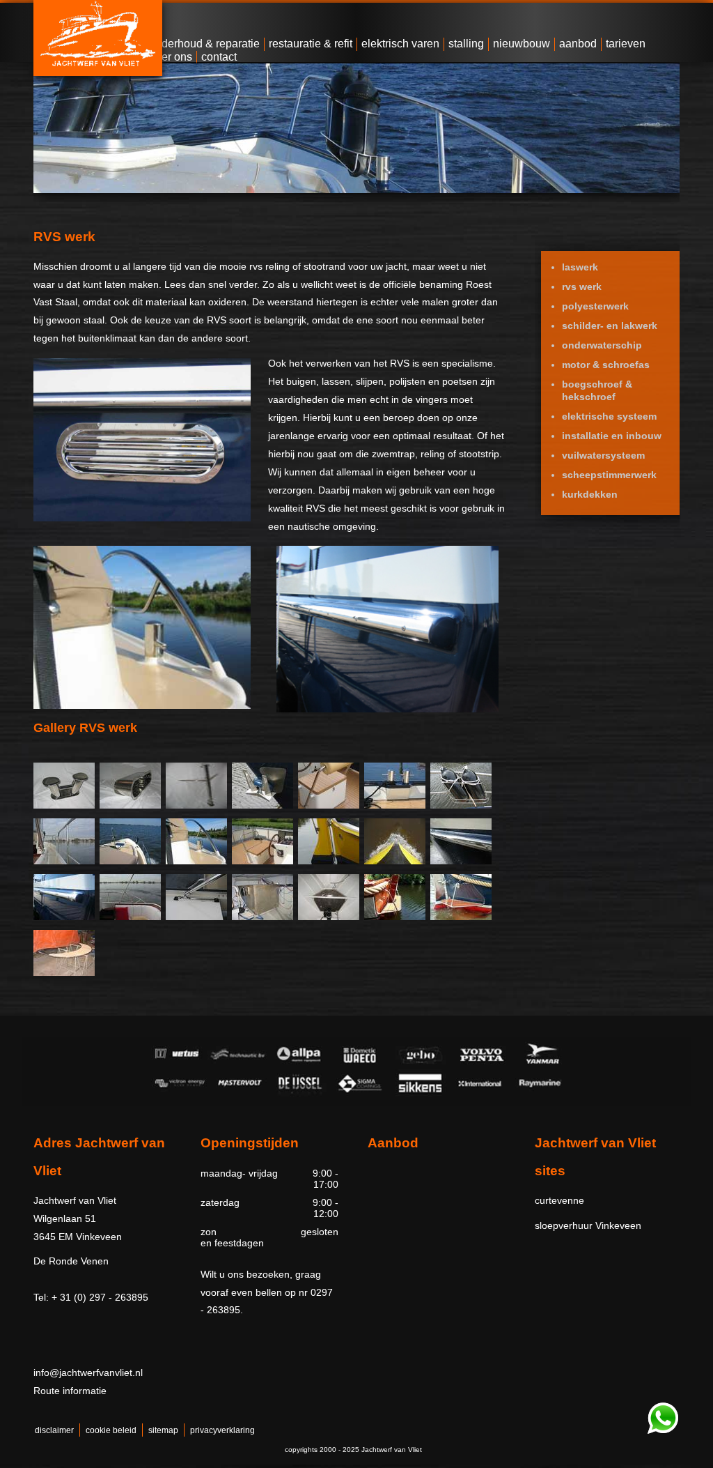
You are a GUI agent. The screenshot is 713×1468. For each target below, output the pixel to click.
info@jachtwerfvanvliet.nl (88, 1372)
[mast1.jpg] (196, 805)
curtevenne (559, 1200)
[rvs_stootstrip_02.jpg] (64, 916)
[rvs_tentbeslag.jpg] (130, 916)
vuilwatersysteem (603, 455)
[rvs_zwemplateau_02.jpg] (461, 916)
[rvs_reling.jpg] (64, 860)
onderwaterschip (602, 345)
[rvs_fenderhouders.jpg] (461, 805)
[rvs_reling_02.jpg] (130, 860)
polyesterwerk (595, 306)
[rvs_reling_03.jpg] (196, 860)
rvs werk (582, 286)
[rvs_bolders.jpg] (394, 805)
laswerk (580, 267)
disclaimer (54, 1430)
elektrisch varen (400, 43)
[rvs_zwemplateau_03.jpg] (64, 972)
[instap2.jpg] (130, 805)
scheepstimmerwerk (609, 474)
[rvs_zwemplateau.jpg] (394, 916)
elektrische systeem (609, 416)
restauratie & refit (310, 43)
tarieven (625, 43)
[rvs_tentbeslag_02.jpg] (196, 916)
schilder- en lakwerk (609, 325)
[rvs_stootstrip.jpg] (461, 860)
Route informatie (70, 1390)
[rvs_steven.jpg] (394, 860)
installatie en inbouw (611, 435)
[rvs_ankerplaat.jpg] (262, 805)
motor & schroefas (606, 364)
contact (219, 57)
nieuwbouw (521, 43)
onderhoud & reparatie (204, 43)
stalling (466, 43)
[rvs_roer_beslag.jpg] (328, 860)
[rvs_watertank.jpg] (262, 916)
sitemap (163, 1430)
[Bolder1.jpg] (64, 805)
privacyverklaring (222, 1430)
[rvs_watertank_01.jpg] (328, 916)
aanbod (578, 43)
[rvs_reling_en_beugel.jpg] (262, 860)
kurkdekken (590, 494)
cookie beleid (111, 1430)
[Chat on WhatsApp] (663, 1431)
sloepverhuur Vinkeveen (588, 1225)
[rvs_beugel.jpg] (328, 805)
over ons (171, 57)
